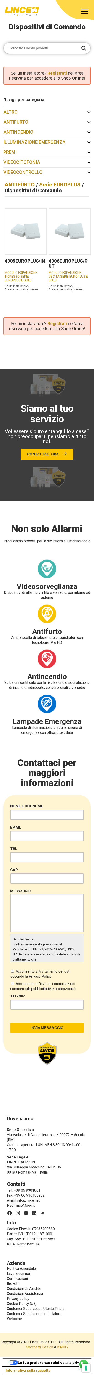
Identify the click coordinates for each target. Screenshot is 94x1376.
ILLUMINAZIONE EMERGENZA (34, 142)
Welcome (14, 1319)
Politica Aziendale (21, 1268)
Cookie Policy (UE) (22, 1303)
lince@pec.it (25, 1205)
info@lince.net (28, 1200)
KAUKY (62, 1347)
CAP (14, 870)
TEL (13, 848)
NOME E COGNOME (26, 806)
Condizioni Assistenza (25, 1293)
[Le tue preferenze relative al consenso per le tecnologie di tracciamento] (86, 1368)
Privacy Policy (40, 976)
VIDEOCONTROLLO (22, 172)
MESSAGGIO (20, 891)
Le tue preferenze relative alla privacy (51, 1362)
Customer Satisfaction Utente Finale (35, 1309)
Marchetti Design (39, 1347)
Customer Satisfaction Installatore (34, 1314)
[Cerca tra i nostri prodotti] (83, 48)
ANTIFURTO (15, 122)
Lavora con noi (18, 1273)
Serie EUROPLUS (60, 184)
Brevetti (13, 1283)
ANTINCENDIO (18, 132)
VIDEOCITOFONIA (21, 162)
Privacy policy (18, 1298)
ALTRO (10, 111)
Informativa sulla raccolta (28, 1370)
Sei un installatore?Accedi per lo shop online (21, 288)
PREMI (10, 152)
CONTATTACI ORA (43, 454)
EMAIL (15, 827)
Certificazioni (17, 1278)
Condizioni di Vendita (24, 1288)
